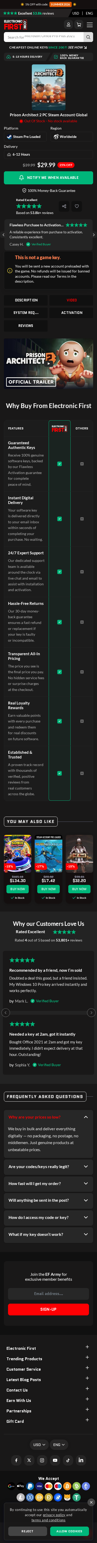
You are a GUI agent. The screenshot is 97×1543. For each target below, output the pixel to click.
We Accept (48, 1478)
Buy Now (17, 889)
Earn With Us (18, 1401)
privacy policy (54, 1515)
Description (26, 300)
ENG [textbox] (89, 13)
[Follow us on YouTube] (55, 1460)
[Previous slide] (5, 1012)
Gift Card (15, 1421)
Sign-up (48, 1309)
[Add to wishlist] (76, 206)
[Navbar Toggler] (90, 24)
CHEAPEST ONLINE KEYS (46, 47)
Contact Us (17, 1390)
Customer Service (23, 1369)
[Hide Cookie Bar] (91, 1502)
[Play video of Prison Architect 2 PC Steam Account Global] (48, 363)
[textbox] (75, 13)
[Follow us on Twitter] (29, 1460)
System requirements (26, 312)
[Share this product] (64, 206)
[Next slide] (93, 235)
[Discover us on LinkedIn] (81, 1460)
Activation (72, 312)
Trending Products (24, 1359)
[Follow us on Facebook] (16, 1460)
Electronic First (21, 1348)
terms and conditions (49, 1520)
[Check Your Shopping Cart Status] (78, 24)
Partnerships (18, 1411)
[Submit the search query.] (88, 37)
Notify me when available (53, 177)
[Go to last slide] (3, 235)
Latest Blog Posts (23, 1380)
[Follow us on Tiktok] (68, 1460)
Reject (27, 1531)
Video (72, 300)
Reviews (25, 325)
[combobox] (75, 13)
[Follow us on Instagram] (42, 1460)
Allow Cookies (69, 1531)
